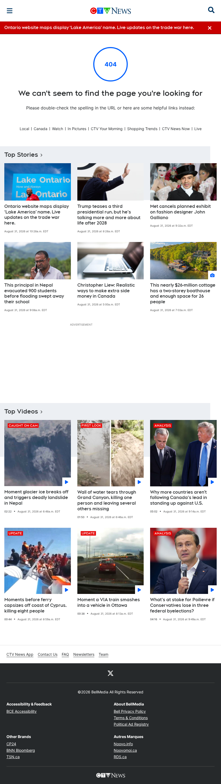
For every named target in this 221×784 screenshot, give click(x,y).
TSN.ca (13, 756)
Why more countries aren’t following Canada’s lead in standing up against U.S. (178, 498)
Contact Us (47, 654)
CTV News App (19, 654)
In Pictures (77, 128)
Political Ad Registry (131, 724)
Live (198, 128)
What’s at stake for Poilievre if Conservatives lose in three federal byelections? (182, 605)
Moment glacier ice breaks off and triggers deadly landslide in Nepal (36, 497)
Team (103, 654)
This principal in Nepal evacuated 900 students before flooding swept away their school (34, 293)
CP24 (11, 744)
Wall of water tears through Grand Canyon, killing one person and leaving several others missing (106, 500)
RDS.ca (120, 756)
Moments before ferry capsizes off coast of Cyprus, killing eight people (35, 605)
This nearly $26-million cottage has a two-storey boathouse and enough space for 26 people (182, 293)
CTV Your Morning (107, 128)
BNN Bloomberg (20, 750)
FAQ (65, 654)
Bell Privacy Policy (130, 711)
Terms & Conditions (131, 717)
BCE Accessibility (21, 711)
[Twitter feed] (110, 673)
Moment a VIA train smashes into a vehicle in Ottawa (108, 602)
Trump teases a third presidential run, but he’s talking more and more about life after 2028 (108, 215)
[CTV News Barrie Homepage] (110, 11)
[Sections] (9, 10)
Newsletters (83, 654)
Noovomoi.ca (125, 750)
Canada (40, 128)
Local (24, 128)
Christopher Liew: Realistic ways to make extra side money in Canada (106, 291)
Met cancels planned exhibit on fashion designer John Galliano (180, 212)
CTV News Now (176, 128)
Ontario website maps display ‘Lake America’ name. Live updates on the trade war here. (36, 215)
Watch (57, 128)
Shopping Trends (142, 128)
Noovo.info (123, 744)
